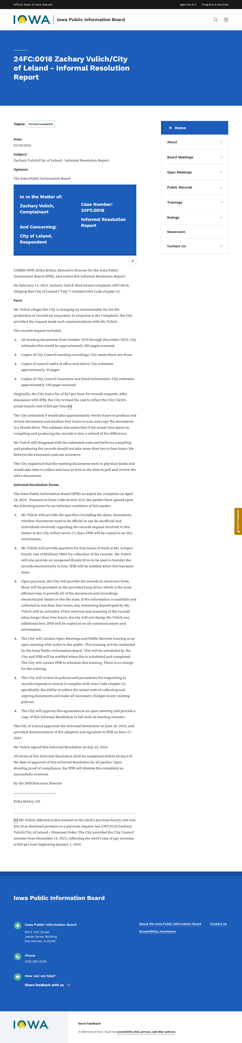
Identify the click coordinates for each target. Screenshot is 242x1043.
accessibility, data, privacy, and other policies (146, 1032)
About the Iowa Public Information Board (170, 924)
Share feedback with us (44, 985)
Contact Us (218, 924)
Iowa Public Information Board (91, 19)
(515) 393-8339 (36, 961)
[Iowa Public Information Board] (33, 19)
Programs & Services (215, 4)
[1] (70, 406)
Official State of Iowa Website (33, 4)
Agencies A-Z (188, 4)
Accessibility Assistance (157, 931)
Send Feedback (89, 1023)
